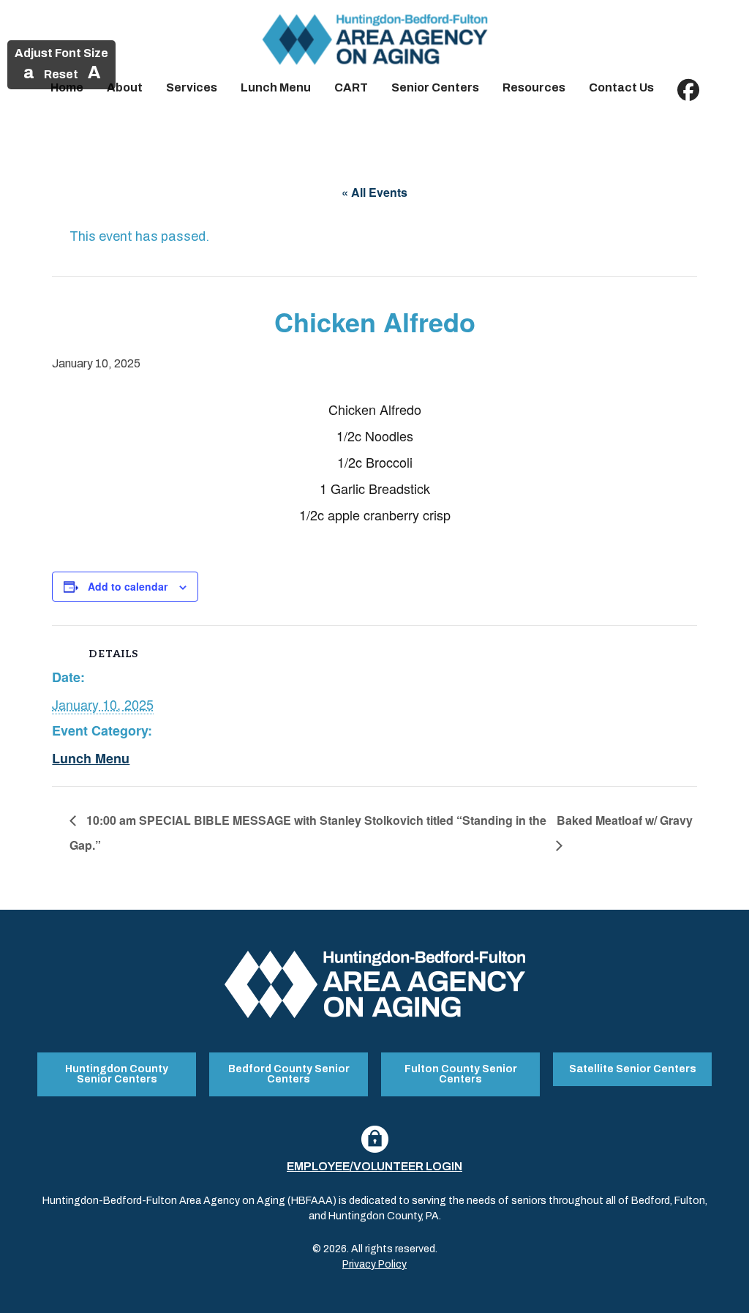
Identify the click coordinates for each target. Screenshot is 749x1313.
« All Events (374, 192)
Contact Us (621, 87)
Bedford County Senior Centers (289, 1074)
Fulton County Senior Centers (460, 1074)
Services (191, 87)
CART (351, 87)
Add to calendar (128, 586)
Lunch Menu (276, 87)
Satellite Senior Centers (632, 1068)
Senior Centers (435, 87)
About (125, 87)
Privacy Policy (374, 1264)
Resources (534, 87)
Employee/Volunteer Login (374, 1166)
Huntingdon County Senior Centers (116, 1074)
